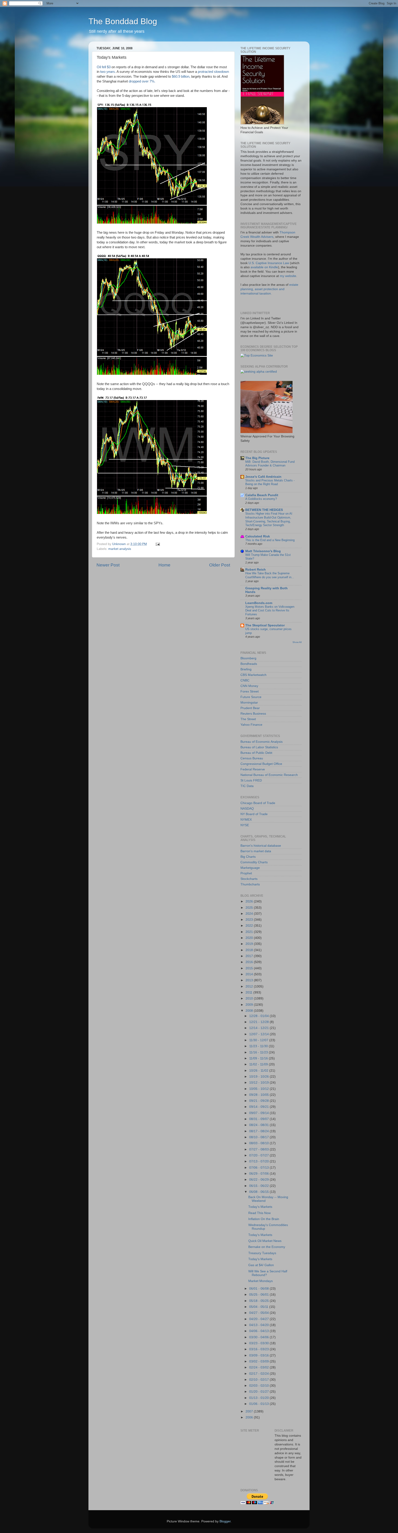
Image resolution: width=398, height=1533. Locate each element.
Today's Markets (260, 1207)
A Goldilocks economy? (261, 499)
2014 (250, 974)
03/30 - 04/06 (259, 1337)
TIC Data (247, 786)
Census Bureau (251, 758)
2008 (250, 1010)
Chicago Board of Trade (257, 803)
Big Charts (248, 856)
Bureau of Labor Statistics (259, 747)
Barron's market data (255, 851)
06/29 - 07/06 (259, 1173)
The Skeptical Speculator (265, 625)
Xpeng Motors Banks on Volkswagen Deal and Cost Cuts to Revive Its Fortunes (269, 610)
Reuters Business (253, 713)
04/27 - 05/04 (259, 1313)
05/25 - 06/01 (259, 1294)
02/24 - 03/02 (259, 1367)
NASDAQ (247, 808)
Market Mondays (260, 1281)
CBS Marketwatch (253, 675)
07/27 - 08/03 (259, 1149)
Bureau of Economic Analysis (261, 741)
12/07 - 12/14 (259, 1034)
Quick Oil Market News (264, 1241)
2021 (250, 932)
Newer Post (108, 565)
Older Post (219, 565)
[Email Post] (157, 544)
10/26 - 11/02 (259, 1070)
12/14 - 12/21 (259, 1028)
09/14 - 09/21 (259, 1106)
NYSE (244, 825)
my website (288, 276)
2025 (250, 907)
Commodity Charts (254, 862)
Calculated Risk (257, 536)
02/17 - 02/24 (259, 1373)
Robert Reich (255, 569)
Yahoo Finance (251, 724)
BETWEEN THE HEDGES (264, 510)
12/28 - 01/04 (259, 1016)
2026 (250, 901)
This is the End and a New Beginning (270, 540)
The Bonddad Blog (122, 21)
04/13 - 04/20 (259, 1325)
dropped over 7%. (142, 81)
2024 (250, 913)
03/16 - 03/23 (259, 1349)
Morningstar (249, 702)
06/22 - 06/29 (259, 1179)
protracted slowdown (213, 72)
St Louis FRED (251, 780)
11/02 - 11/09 (259, 1064)
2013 (250, 980)
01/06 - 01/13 (259, 1404)
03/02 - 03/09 (259, 1361)
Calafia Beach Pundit (261, 495)
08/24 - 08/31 (259, 1125)
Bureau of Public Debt (256, 753)
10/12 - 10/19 (259, 1082)
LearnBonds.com (258, 603)
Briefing (246, 669)
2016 (250, 962)
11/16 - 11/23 (259, 1052)
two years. (108, 72)
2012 (250, 986)
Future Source (250, 697)
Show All (297, 642)
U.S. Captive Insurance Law (269, 263)
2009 (250, 1004)
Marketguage (250, 868)
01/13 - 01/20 (259, 1398)
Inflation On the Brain (263, 1219)
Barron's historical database (260, 845)
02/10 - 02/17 (259, 1379)
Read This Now (259, 1213)
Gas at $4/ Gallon (261, 1265)
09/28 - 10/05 (259, 1095)
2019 (250, 944)
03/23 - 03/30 (259, 1343)
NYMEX (246, 819)
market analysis (119, 549)
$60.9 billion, (181, 76)
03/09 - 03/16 (259, 1355)
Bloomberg (248, 658)
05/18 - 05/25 (259, 1301)
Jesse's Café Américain (263, 476)
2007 (250, 1411)
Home (164, 565)
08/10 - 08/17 (259, 1137)
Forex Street (249, 691)
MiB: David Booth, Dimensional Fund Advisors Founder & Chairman (270, 463)
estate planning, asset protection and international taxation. (269, 289)
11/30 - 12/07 (259, 1040)
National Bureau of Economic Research (269, 775)
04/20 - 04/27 (259, 1319)
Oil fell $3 (104, 67)
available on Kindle (264, 267)
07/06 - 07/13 (259, 1167)
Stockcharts (249, 879)
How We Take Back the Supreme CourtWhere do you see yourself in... (269, 575)
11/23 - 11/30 (259, 1046)
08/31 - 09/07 (259, 1119)
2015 (250, 968)
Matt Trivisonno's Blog (263, 551)
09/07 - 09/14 (259, 1113)
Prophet (246, 873)
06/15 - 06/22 (259, 1186)
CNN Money (249, 686)
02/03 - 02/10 (259, 1385)
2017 (250, 956)
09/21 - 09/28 (259, 1101)
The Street (248, 719)
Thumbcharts (250, 884)
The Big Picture (257, 458)
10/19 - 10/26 (259, 1076)
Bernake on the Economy (266, 1247)
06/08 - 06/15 (259, 1192)
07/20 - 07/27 (259, 1155)
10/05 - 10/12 (259, 1089)
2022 (250, 925)
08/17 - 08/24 (259, 1131)
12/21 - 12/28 (259, 1022)
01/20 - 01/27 (259, 1391)
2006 (250, 1417)
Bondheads (248, 664)
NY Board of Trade (254, 814)
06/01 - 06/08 (259, 1288)
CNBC (244, 680)
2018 (250, 950)
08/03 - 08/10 (259, 1143)
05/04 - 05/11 (259, 1307)
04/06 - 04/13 (259, 1331)
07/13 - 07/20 (259, 1161)
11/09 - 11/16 (259, 1058)
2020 (250, 938)
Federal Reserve (252, 769)
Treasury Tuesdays (262, 1253)
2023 (250, 919)
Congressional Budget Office (261, 764)
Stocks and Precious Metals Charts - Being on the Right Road (270, 482)
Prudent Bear (250, 708)
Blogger (225, 1521)
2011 (249, 992)
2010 (250, 998)
